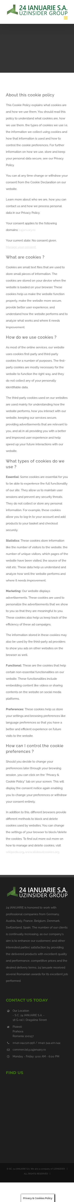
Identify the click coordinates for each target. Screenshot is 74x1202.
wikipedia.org (15, 852)
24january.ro (27, 230)
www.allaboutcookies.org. (42, 852)
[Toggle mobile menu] (66, 18)
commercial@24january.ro (29, 1049)
